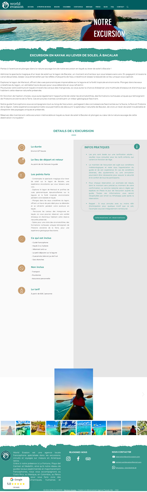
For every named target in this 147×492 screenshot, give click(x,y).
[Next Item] (143, 394)
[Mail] (113, 456)
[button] (43, 7)
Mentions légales (70, 490)
